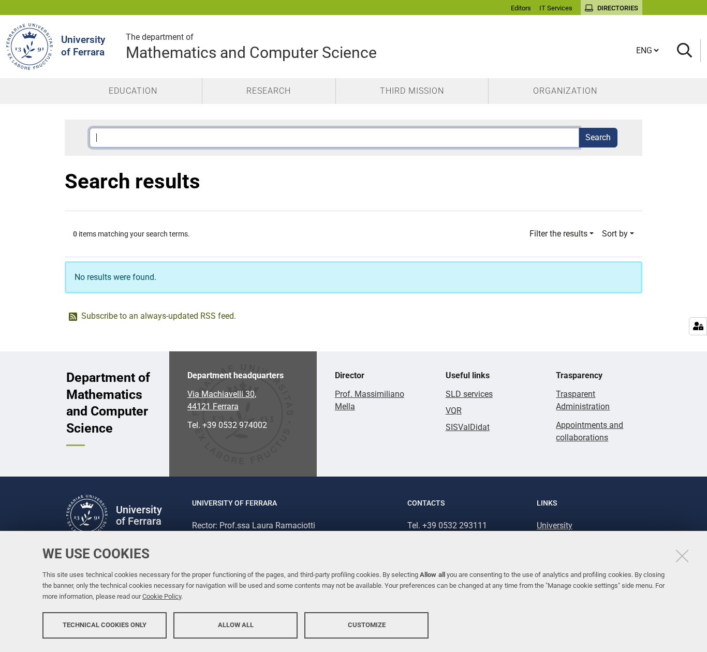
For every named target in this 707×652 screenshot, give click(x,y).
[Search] (684, 51)
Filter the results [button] (558, 234)
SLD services (469, 394)
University (554, 525)
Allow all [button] (236, 625)
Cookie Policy (161, 596)
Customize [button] (367, 625)
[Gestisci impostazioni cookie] (698, 326)
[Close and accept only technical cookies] (682, 555)
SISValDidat (468, 427)
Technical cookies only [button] (104, 625)
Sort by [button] (615, 234)
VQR (454, 411)
